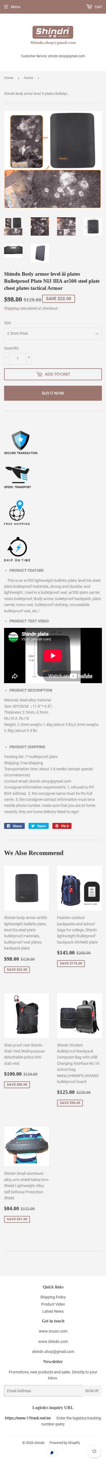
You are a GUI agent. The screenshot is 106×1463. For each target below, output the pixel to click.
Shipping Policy (53, 1297)
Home (8, 78)
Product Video (53, 1304)
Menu (15, 7)
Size (7, 323)
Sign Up (91, 1391)
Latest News (53, 1311)
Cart (98, 7)
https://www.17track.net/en (28, 1418)
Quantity (11, 348)
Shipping (11, 308)
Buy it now (53, 393)
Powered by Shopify (64, 1443)
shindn (39, 1443)
